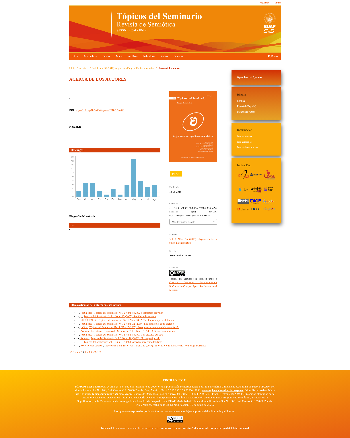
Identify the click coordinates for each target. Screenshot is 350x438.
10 (94, 351)
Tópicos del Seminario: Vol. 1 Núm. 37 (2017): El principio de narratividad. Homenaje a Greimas (155, 345)
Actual (119, 56)
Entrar (278, 2)
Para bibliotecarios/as (247, 147)
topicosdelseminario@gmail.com (111, 393)
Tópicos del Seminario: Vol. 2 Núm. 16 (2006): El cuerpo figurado (125, 338)
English (241, 101)
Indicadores (149, 56)
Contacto (178, 56)
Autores (84, 338)
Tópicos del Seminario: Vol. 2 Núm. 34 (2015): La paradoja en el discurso (136, 320)
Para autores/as (244, 141)
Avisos (164, 56)
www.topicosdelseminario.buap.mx (222, 390)
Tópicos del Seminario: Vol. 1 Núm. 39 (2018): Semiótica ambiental (139, 331)
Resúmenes (87, 312)
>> (100, 351)
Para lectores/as (244, 136)
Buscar (274, 56)
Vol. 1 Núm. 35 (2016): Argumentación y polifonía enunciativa (123, 68)
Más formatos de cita (183, 222)
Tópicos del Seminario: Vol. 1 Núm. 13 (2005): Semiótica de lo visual (120, 316)
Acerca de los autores (91, 331)
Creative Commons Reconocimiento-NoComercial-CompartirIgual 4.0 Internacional (198, 428)
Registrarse (265, 2)
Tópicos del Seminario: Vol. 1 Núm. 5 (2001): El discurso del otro (128, 334)
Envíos (106, 56)
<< (70, 351)
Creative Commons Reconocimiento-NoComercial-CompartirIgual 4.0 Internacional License (193, 286)
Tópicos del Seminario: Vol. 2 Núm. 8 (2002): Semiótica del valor (128, 312)
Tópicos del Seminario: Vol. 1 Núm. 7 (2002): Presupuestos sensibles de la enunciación (134, 327)
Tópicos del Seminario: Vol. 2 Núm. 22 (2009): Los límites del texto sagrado (134, 323)
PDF (177, 174)
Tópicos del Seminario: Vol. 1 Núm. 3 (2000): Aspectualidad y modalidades (123, 342)
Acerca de (89, 56)
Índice (84, 327)
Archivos (132, 56)
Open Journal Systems (249, 77)
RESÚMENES (89, 320)
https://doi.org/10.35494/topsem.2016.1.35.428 (100, 110)
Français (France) (246, 112)
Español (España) (246, 106)
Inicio (75, 56)
